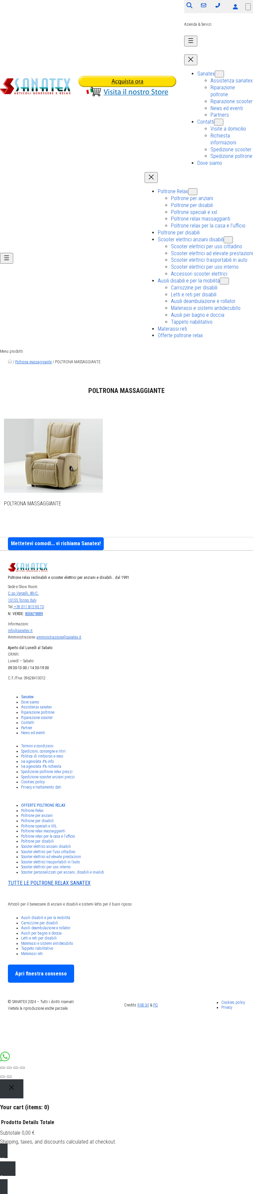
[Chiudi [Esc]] (2, 1068)
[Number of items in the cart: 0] (248, 6)
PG (155, 1005)
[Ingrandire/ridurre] (22, 1068)
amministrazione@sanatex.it (59, 637)
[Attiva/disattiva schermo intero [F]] (15, 1068)
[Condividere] (9, 1068)
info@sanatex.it (20, 630)
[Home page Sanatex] (10, 362)
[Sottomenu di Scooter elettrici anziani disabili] (228, 239)
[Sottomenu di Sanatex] (219, 74)
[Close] (11, 1088)
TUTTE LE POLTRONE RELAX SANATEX (49, 883)
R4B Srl (143, 1005)
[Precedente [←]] (2, 1077)
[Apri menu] (190, 41)
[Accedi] (235, 6)
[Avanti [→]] (9, 1077)
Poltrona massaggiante (33, 362)
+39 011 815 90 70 (28, 607)
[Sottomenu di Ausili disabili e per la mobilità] (224, 281)
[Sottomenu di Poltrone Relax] (192, 191)
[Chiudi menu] (190, 59)
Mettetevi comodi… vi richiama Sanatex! (56, 543)
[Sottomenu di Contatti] (218, 122)
